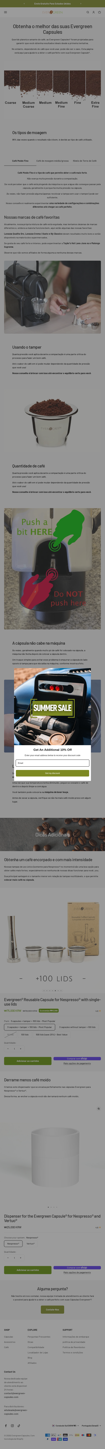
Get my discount (52, 773)
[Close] (88, 671)
